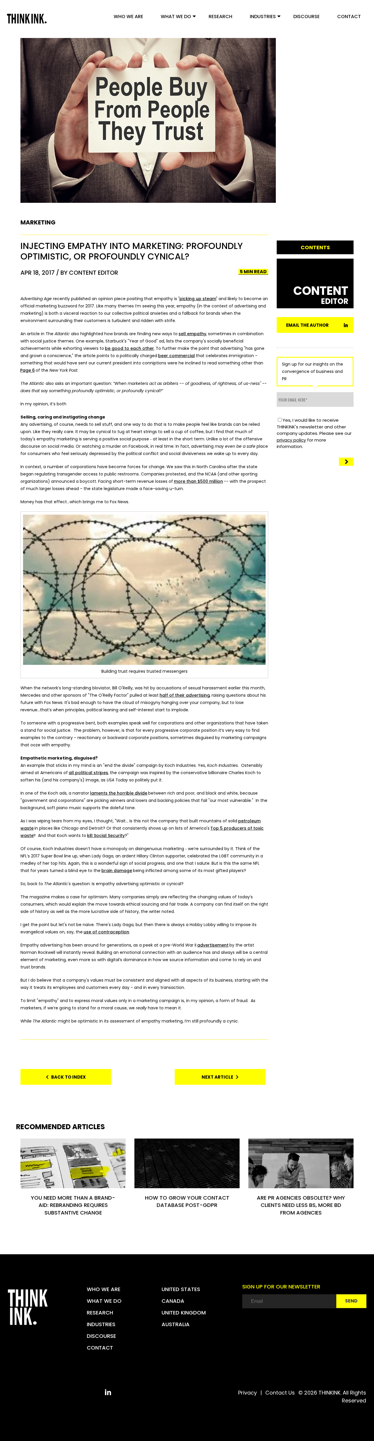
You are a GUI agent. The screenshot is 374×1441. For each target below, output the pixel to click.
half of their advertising (185, 695)
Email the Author (307, 325)
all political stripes (88, 773)
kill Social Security (106, 835)
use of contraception (106, 932)
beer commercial (176, 356)
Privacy (247, 1392)
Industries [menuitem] (263, 16)
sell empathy (192, 334)
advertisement (212, 945)
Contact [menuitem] (349, 16)
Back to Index (67, 1077)
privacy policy (291, 440)
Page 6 (27, 370)
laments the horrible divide (118, 793)
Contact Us (280, 1392)
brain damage (116, 870)
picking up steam (197, 299)
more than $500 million (198, 481)
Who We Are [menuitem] (128, 16)
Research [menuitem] (220, 16)
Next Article (219, 1077)
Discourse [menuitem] (306, 16)
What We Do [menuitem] (176, 16)
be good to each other (129, 348)
